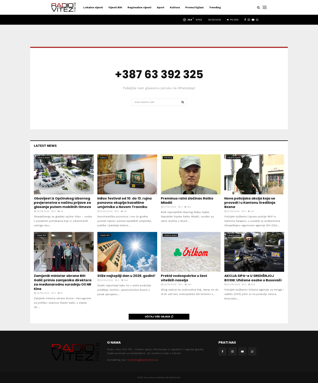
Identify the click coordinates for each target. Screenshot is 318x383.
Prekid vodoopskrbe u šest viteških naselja (184, 277)
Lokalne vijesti (93, 7)
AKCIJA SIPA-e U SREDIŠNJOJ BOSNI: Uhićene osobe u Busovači (253, 277)
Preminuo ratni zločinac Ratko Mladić (187, 200)
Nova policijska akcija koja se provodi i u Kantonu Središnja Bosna (249, 202)
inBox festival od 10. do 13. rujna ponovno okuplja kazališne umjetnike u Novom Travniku (124, 202)
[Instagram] (232, 351)
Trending (215, 7)
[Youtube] (242, 351)
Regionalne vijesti (139, 7)
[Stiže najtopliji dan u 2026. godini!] (127, 252)
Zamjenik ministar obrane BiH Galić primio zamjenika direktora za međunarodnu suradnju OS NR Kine (62, 282)
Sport (160, 7)
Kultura (175, 7)
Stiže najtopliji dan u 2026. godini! (126, 275)
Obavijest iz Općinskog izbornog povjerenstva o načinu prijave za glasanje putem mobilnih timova (62, 202)
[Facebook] (222, 351)
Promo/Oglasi (194, 7)
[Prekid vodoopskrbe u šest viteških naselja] (191, 252)
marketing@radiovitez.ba (142, 359)
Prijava (234, 19)
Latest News (45, 145)
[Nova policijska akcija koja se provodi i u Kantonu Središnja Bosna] (254, 174)
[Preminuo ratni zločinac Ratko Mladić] (191, 174)
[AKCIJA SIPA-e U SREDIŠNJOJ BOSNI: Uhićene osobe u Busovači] (254, 252)
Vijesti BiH (115, 7)
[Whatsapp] (252, 351)
